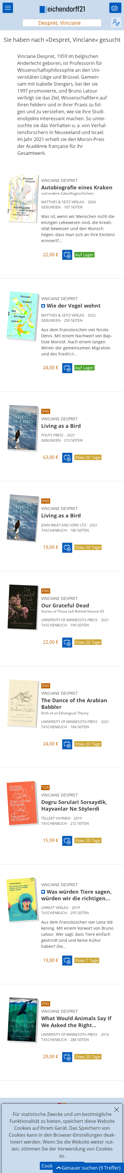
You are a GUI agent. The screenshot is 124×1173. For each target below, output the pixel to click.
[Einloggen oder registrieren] (116, 22)
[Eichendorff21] (62, 10)
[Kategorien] (8, 8)
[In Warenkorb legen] (67, 255)
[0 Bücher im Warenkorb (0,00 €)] (115, 8)
